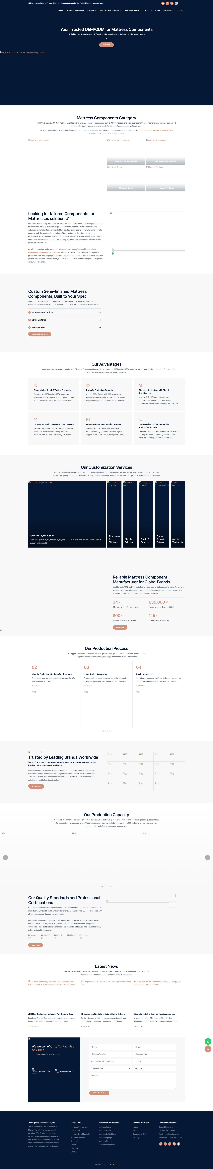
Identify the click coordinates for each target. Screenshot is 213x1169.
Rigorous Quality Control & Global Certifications (154, 391)
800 (116, 615)
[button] (98, 886)
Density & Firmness (145, 540)
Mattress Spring (126, 188)
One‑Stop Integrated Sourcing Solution (103, 424)
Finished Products (166, 188)
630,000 (157, 602)
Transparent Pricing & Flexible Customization (54, 424)
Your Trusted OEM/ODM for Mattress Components (106, 29)
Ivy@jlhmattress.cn (66, 1071)
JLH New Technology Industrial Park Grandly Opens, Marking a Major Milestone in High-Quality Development (51, 1014)
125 (152, 615)
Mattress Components (67, 181)
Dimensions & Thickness (114, 539)
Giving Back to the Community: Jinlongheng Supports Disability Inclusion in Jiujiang (153, 1014)
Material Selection (129, 540)
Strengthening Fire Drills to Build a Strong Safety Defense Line (102, 1014)
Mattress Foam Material (165, 161)
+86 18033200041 (43, 1071)
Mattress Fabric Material (126, 161)
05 (138, 667)
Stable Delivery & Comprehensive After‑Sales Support (154, 425)
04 (86, 667)
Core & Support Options (160, 539)
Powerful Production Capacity (99, 390)
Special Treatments (177, 540)
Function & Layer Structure (42, 536)
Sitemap (116, 1164)
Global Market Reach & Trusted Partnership (53, 390)
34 (115, 602)
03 (34, 667)
